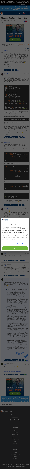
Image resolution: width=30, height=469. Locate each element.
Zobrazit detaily (21, 243)
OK (15, 248)
